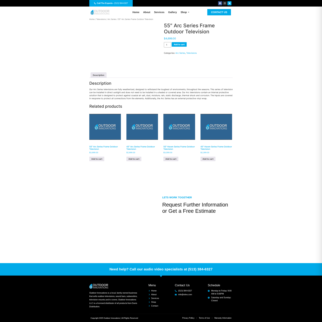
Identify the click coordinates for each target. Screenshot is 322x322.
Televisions (101, 19)
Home (135, 12)
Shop (184, 12)
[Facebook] (220, 3)
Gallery (172, 12)
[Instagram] (225, 3)
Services (159, 12)
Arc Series (112, 19)
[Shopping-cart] (229, 3)
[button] (185, 12)
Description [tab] (98, 75)
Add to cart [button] (96, 159)
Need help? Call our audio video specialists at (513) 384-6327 (161, 269)
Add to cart (179, 44)
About (146, 12)
